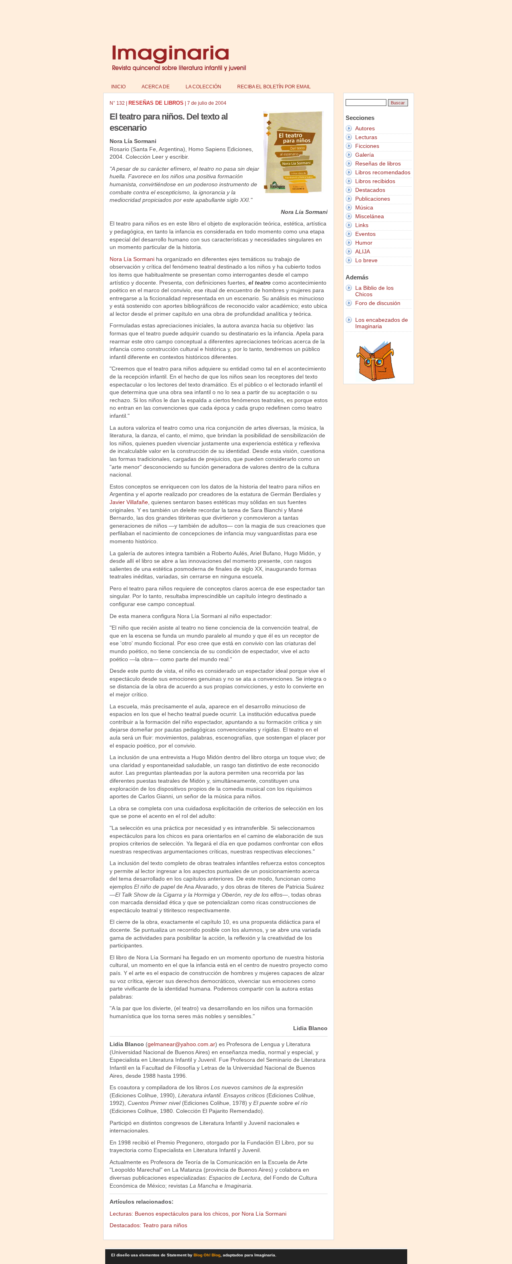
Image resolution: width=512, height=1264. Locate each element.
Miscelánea (369, 216)
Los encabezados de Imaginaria (381, 323)
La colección (203, 87)
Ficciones (367, 146)
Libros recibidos (375, 181)
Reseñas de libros (378, 163)
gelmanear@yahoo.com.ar (181, 1044)
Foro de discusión (377, 303)
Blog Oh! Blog (207, 1255)
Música (364, 207)
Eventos (365, 234)
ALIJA (362, 251)
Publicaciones (372, 198)
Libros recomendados (382, 172)
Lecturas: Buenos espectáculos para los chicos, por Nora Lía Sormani (198, 1213)
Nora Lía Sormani (132, 259)
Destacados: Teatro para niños (148, 1225)
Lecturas (366, 137)
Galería (364, 155)
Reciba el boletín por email (274, 87)
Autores (365, 128)
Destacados (370, 190)
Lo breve (366, 260)
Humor (363, 242)
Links (361, 225)
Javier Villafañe (129, 502)
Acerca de (156, 87)
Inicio (118, 87)
